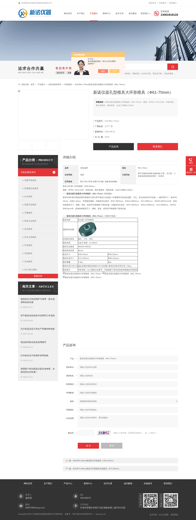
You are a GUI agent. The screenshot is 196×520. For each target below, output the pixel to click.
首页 (32, 84)
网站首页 (68, 13)
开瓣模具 (28, 213)
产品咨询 (113, 146)
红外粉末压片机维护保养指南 (34, 355)
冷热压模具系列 (54, 84)
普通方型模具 (30, 204)
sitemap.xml (100, 514)
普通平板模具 (30, 180)
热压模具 (28, 229)
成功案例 (133, 13)
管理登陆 (174, 515)
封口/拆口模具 (30, 269)
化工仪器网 (163, 515)
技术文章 (120, 13)
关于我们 (81, 13)
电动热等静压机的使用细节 (33, 342)
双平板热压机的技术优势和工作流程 (38, 315)
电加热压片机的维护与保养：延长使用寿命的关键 (38, 300)
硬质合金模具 (30, 221)
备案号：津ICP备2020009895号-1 (79, 514)
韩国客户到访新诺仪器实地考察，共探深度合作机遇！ (38, 370)
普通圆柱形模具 (31, 188)
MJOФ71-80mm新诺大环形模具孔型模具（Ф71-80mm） (96, 469)
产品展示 (94, 13)
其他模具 (28, 261)
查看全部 (38, 276)
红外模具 (28, 196)
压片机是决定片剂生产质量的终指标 (38, 329)
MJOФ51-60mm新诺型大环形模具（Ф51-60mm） (94, 461)
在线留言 (162, 3)
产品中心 (68, 483)
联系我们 (173, 3)
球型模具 (28, 253)
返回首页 (152, 3)
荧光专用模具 (30, 237)
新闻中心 (107, 13)
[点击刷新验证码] (104, 433)
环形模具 (68, 84)
